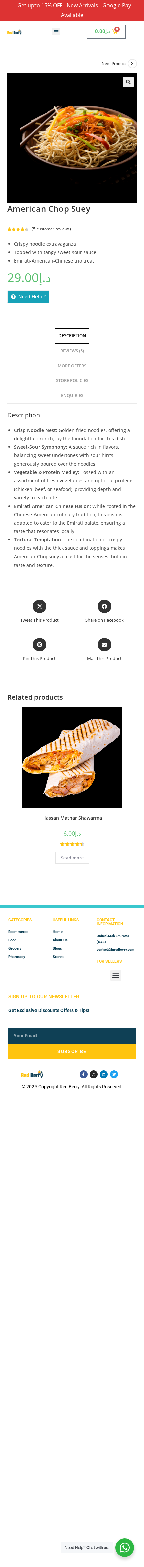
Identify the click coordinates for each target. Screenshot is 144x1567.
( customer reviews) (51, 229)
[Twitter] (114, 1074)
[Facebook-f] (84, 1074)
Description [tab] (72, 336)
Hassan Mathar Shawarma (72, 818)
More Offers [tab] (72, 366)
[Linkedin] (104, 1074)
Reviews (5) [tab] (72, 351)
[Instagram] (94, 1074)
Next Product (114, 63)
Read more (72, 858)
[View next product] (132, 63)
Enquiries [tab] (72, 395)
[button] (56, 31)
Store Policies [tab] (72, 380)
